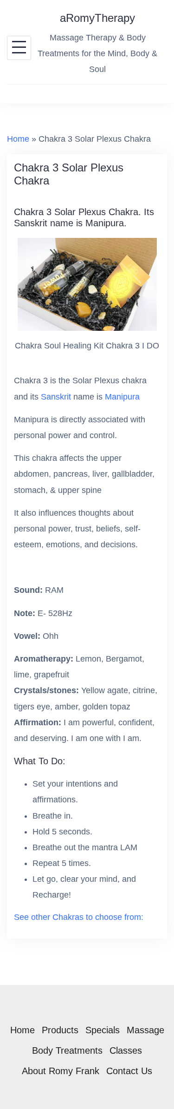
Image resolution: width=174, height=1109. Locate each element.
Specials (102, 1030)
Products (60, 1030)
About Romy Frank (60, 1071)
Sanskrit (56, 396)
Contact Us (129, 1071)
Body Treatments (67, 1050)
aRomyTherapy (97, 18)
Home (18, 139)
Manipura (122, 396)
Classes (126, 1050)
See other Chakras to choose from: (78, 917)
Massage (145, 1030)
